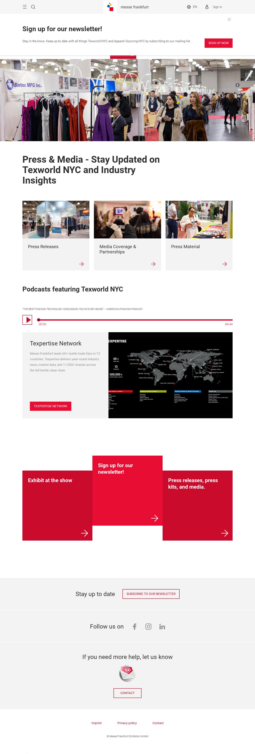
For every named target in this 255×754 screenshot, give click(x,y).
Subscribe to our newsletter (151, 594)
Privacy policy (127, 723)
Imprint (96, 723)
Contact (127, 693)
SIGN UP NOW (219, 43)
